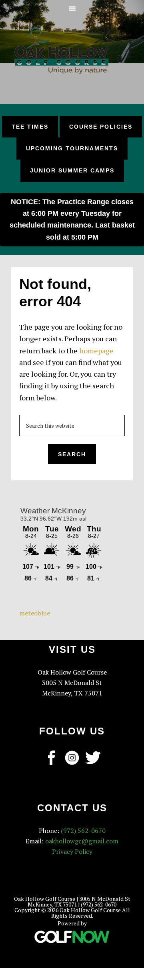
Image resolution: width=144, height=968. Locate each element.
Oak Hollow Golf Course (62, 50)
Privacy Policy (72, 851)
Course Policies (100, 126)
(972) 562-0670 (83, 830)
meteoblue (34, 613)
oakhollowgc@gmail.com (81, 841)
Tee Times (30, 126)
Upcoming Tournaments (72, 148)
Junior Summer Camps (72, 170)
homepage (96, 350)
